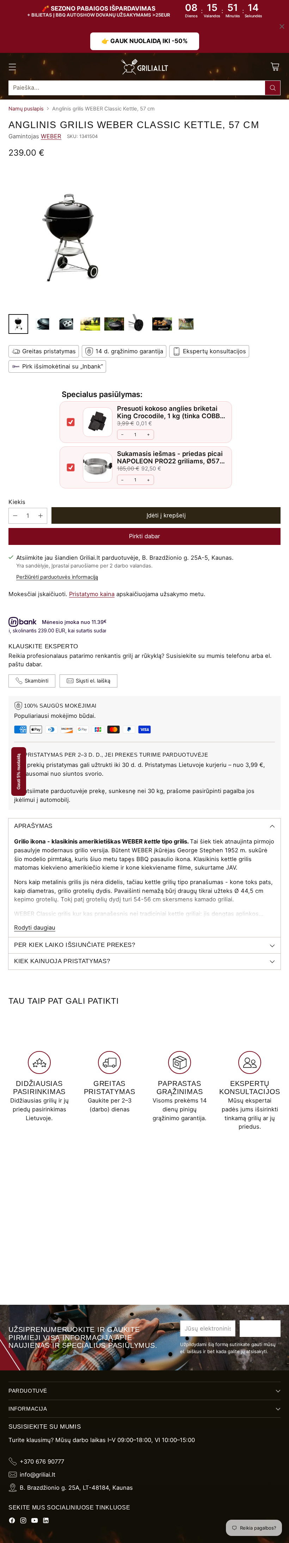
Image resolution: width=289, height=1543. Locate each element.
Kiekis (16, 501)
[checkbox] (71, 422)
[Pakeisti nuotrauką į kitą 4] (90, 324)
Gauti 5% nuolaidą (18, 771)
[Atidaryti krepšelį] (275, 66)
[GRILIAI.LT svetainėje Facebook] (12, 1521)
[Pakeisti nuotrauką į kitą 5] (114, 324)
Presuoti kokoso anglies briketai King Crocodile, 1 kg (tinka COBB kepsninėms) (168, 415)
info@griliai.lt (37, 1474)
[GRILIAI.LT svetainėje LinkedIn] (46, 1521)
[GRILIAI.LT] (144, 66)
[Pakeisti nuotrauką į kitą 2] (42, 324)
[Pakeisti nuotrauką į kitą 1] (18, 324)
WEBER (51, 136)
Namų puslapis (26, 109)
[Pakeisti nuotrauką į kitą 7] (162, 324)
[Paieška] (273, 87)
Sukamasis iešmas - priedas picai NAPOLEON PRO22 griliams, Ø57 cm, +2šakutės (170, 461)
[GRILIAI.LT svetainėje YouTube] (34, 1521)
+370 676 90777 (42, 1461)
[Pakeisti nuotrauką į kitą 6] (138, 324)
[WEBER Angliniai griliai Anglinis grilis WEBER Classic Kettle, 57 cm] (144, 237)
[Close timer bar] (282, 26)
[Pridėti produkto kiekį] (40, 515)
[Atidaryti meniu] (12, 66)
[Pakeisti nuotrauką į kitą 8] (186, 324)
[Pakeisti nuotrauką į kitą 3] (66, 324)
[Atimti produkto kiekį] (15, 515)
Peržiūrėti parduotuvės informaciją (57, 577)
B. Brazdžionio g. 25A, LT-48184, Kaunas (76, 1487)
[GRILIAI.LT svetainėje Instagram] (23, 1521)
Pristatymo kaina (92, 594)
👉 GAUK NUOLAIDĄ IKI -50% (145, 40)
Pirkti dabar (144, 536)
